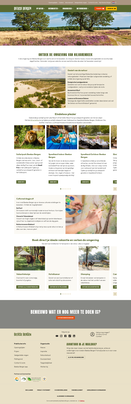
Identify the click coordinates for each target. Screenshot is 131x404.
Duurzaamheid (45, 359)
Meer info (21, 182)
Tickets (99, 8)
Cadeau (61, 2)
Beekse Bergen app (21, 367)
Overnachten (53, 8)
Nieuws (42, 347)
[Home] (22, 8)
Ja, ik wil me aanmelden (76, 357)
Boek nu (110, 8)
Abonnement (69, 2)
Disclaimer (29, 390)
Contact (99, 336)
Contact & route (93, 2)
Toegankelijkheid (46, 363)
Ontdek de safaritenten (90, 287)
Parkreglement (77, 390)
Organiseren (67, 8)
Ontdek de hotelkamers (58, 287)
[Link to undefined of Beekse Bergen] (57, 336)
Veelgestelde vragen (81, 2)
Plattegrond (18, 359)
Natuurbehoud (82, 8)
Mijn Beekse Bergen (105, 2)
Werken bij (44, 367)
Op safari (39, 8)
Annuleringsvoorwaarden (96, 390)
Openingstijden (52, 2)
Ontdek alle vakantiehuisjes (28, 287)
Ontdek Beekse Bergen (66, 318)
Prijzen (16, 351)
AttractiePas (34, 120)
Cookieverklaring (60, 390)
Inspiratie (43, 351)
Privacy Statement (43, 390)
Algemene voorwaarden (65, 396)
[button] (114, 2)
